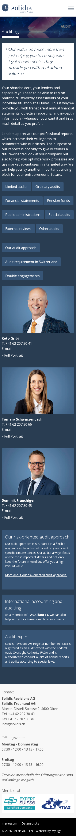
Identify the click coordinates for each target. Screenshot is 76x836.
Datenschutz (30, 823)
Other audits (49, 228)
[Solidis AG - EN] (17, 8)
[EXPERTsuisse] (20, 803)
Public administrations (23, 214)
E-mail (6, 348)
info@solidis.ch (13, 724)
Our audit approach (20, 247)
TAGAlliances (38, 615)
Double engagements (22, 275)
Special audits (59, 214)
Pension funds (58, 200)
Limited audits (16, 186)
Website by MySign (48, 831)
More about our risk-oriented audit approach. (36, 575)
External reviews (18, 228)
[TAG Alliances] (56, 803)
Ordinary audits (47, 186)
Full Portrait (13, 355)
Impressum (9, 823)
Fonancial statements (22, 200)
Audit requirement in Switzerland (31, 261)
